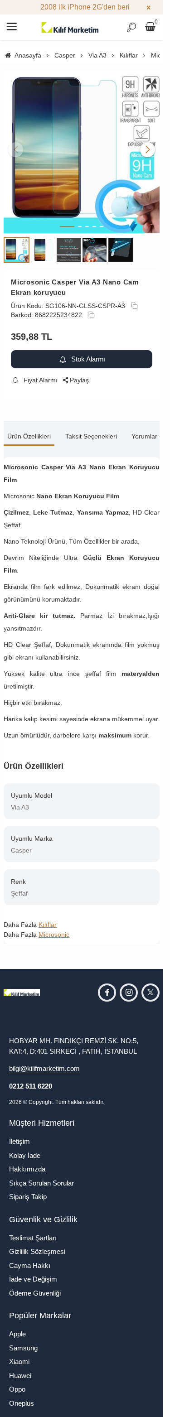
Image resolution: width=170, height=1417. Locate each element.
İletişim (19, 1134)
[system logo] (70, 27)
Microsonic (54, 927)
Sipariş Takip (28, 1190)
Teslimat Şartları (33, 1231)
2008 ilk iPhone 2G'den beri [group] (81, 7)
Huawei (20, 1369)
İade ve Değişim (33, 1272)
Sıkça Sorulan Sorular (41, 1176)
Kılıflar (48, 917)
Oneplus (21, 1396)
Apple (17, 1327)
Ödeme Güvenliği (35, 1286)
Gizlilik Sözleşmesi (37, 1244)
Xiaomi (19, 1355)
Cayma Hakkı (29, 1259)
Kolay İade (24, 1148)
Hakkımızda (27, 1162)
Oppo (17, 1382)
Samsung (23, 1341)
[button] (67, 219)
